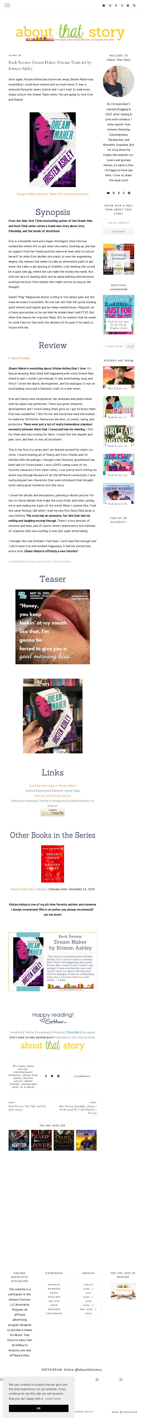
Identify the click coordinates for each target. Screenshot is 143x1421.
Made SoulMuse (124, 1412)
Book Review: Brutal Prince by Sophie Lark (119, 446)
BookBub (73, 801)
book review (26, 1068)
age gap (54, 1301)
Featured (54, 1296)
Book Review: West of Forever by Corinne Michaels (119, 503)
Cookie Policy (84, 1411)
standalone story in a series (24, 1086)
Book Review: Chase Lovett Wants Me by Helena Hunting (119, 417)
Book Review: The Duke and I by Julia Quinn (27, 1106)
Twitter (44, 801)
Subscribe (118, 231)
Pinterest (59, 1032)
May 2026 (88, 1309)
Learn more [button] (53, 1398)
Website (16, 801)
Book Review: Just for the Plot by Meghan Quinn (118, 325)
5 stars (21, 1066)
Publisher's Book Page (66, 790)
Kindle (29, 790)
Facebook (30, 801)
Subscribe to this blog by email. (75, 1037)
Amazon (42, 889)
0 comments (82, 1076)
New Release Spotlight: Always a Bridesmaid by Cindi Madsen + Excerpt (78, 1108)
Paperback (42, 790)
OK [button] (39, 1408)
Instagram (58, 801)
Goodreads (44, 1032)
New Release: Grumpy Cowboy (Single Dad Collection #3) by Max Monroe (119, 388)
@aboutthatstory (88, 1370)
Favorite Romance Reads (54, 1288)
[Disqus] (53, 1211)
